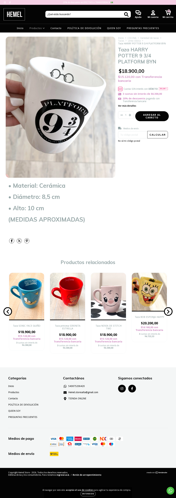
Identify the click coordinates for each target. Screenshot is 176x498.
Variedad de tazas (149, 38)
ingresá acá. (63, 475)
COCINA (132, 38)
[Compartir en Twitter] (20, 242)
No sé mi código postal (129, 141)
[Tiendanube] (157, 473)
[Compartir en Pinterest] (26, 242)
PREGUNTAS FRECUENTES (143, 28)
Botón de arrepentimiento (87, 475)
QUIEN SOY (114, 28)
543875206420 (76, 386)
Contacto (56, 28)
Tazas (121, 40)
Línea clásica (134, 40)
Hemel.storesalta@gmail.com (83, 392)
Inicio (20, 28)
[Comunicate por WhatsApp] (170, 491)
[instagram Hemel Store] (5, 2)
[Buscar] (126, 14)
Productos (36, 28)
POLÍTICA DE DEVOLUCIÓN (84, 28)
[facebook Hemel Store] (10, 2)
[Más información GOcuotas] (163, 89)
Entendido (88, 494)
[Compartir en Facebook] (12, 242)
